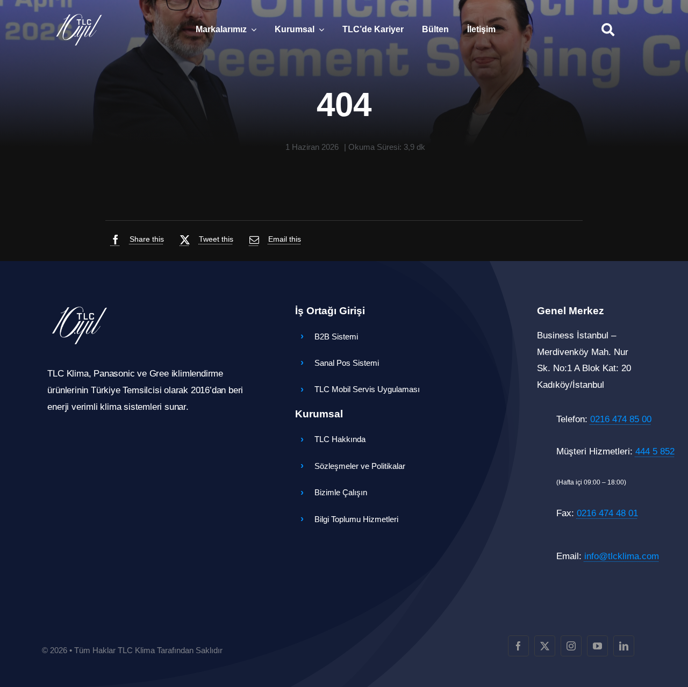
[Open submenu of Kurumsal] (319, 29)
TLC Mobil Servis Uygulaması (367, 389)
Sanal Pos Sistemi (346, 363)
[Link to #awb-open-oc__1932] (607, 29)
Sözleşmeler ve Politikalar (359, 466)
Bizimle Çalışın (340, 492)
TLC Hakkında (340, 439)
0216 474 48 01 (607, 513)
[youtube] (597, 645)
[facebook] (518, 645)
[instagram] (571, 645)
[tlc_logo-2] (79, 16)
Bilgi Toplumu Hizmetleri (356, 519)
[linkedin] (623, 645)
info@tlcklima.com (621, 556)
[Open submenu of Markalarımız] (251, 29)
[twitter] (544, 645)
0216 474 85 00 (620, 419)
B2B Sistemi (336, 336)
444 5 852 (655, 451)
